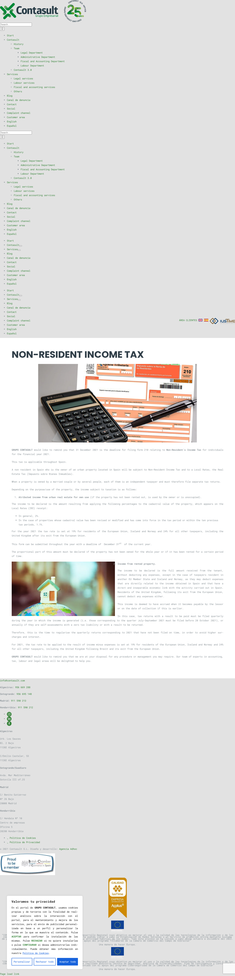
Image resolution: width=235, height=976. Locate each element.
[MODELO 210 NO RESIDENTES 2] (117, 403)
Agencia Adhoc (68, 848)
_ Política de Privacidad (23, 842)
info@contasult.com (12, 680)
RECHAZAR (36, 940)
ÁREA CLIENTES (188, 320)
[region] (45, 932)
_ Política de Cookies (21, 837)
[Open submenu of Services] (19, 250)
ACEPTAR (16, 936)
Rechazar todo (45, 961)
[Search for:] (16, 24)
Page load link (9, 973)
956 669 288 (22, 687)
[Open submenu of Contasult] (20, 245)
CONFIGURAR (29, 944)
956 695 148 (24, 694)
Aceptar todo (67, 961)
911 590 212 (25, 707)
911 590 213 (18, 700)
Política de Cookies (36, 953)
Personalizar (22, 961)
